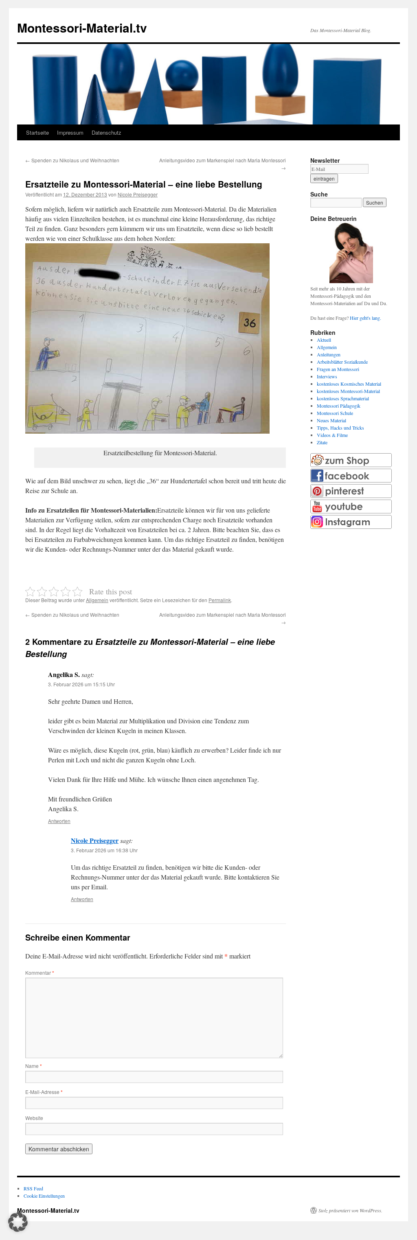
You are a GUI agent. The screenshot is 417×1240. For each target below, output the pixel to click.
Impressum (70, 132)
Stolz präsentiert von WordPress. (350, 1210)
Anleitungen (328, 354)
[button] (18, 1222)
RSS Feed (33, 1188)
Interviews (327, 376)
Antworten (59, 820)
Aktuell (324, 339)
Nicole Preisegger (138, 194)
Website (34, 1117)
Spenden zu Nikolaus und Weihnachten (72, 160)
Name (33, 1065)
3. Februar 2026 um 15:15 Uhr (81, 684)
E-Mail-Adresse (44, 1091)
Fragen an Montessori (338, 369)
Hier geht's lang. (365, 317)
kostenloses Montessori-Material (348, 391)
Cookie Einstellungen (44, 1195)
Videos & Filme (332, 435)
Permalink (219, 599)
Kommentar (39, 972)
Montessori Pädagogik (338, 405)
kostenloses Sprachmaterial (343, 398)
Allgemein (97, 599)
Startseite (37, 132)
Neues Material (331, 420)
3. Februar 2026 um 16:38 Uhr (104, 850)
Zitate (322, 442)
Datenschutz (106, 132)
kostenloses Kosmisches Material (349, 383)
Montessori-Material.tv (82, 27)
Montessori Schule (335, 413)
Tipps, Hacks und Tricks (340, 427)
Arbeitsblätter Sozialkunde (342, 361)
